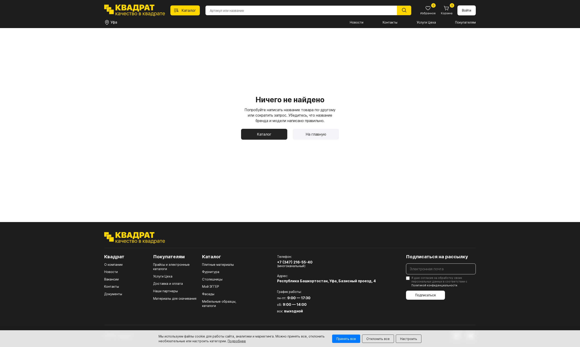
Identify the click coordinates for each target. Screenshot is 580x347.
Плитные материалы (218, 264)
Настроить (408, 339)
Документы (113, 294)
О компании (113, 264)
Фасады (208, 294)
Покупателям (465, 22)
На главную (316, 134)
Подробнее (237, 341)
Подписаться (425, 295)
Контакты (390, 22)
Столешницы (212, 279)
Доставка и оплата (168, 283)
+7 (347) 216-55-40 (294, 262)
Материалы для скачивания (174, 298)
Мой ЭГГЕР (210, 286)
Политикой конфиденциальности (434, 285)
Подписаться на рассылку (437, 256)
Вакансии (111, 279)
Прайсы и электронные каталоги (171, 267)
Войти (466, 10)
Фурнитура (210, 272)
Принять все (346, 339)
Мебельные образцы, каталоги (219, 303)
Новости (356, 22)
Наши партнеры (165, 291)
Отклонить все (378, 339)
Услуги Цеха (426, 22)
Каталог (264, 134)
